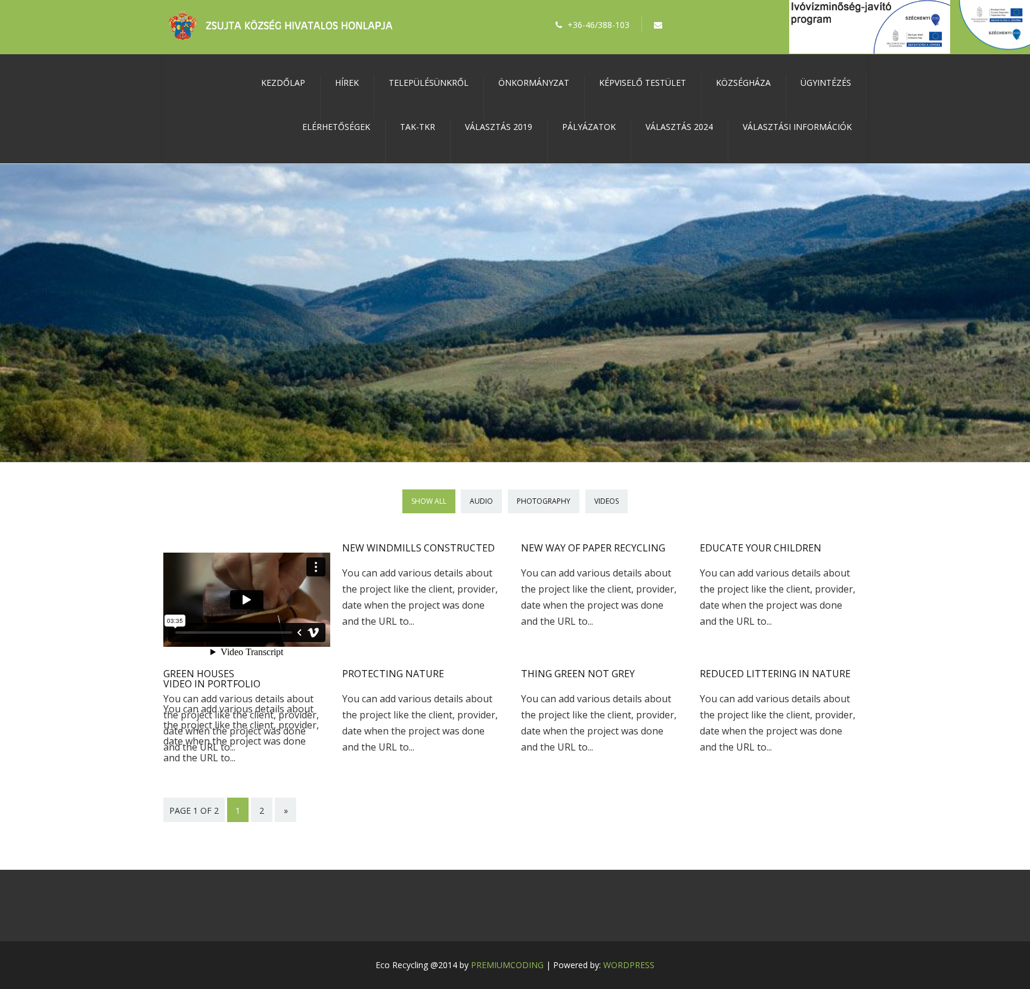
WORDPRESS (628, 965)
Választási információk (797, 126)
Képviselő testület (642, 82)
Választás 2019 (498, 126)
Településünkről (429, 82)
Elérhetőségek (336, 126)
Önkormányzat (533, 82)
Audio (481, 501)
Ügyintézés (826, 82)
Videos (606, 501)
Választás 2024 (679, 126)
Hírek (347, 82)
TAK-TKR (417, 126)
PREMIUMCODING (507, 965)
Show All (428, 501)
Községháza (743, 82)
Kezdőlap (283, 82)
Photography (543, 501)
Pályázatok (589, 126)
